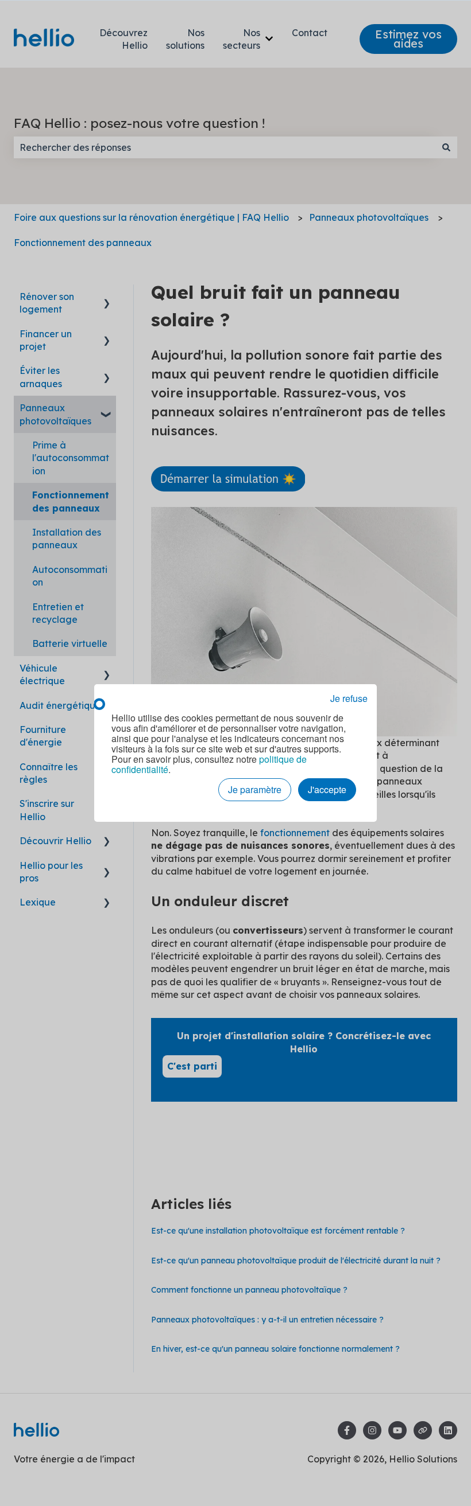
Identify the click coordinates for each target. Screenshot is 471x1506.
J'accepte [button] (327, 789)
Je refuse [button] (349, 698)
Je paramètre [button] (254, 789)
